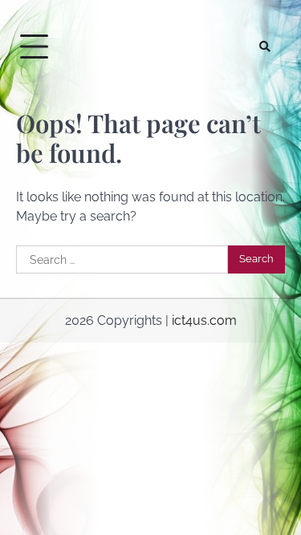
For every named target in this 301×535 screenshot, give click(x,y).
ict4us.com (204, 320)
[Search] (265, 46)
